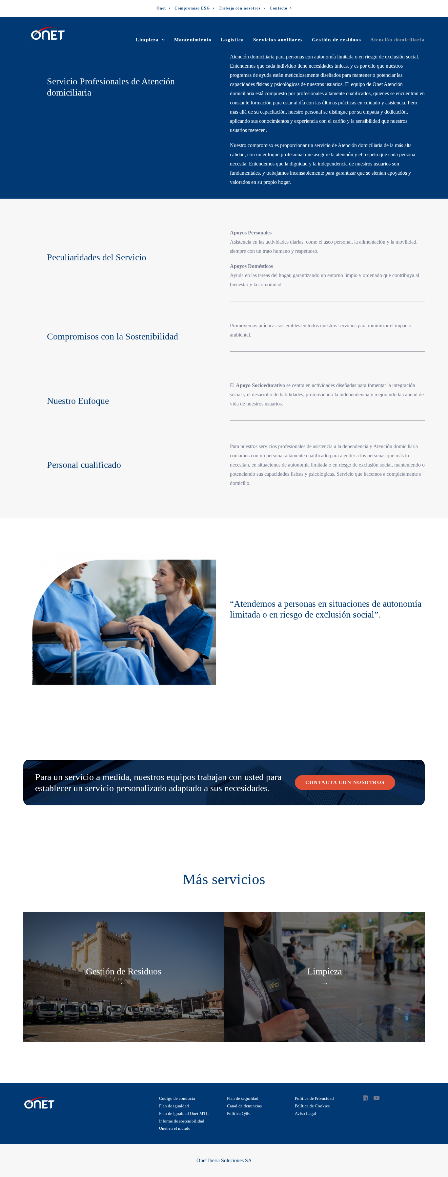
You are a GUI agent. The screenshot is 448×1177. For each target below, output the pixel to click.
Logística (232, 39)
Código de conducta (177, 1098)
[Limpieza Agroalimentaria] (324, 977)
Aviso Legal (305, 1113)
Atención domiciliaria (397, 39)
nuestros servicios (258, 446)
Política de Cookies (312, 1105)
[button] (365, 1098)
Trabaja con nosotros (240, 8)
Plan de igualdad (174, 1105)
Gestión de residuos (336, 39)
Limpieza (147, 39)
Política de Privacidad (314, 1098)
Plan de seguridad (242, 1098)
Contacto (279, 8)
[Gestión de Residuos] (123, 977)
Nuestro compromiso (251, 145)
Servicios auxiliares (278, 39)
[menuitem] (163, 8)
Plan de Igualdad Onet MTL (184, 1113)
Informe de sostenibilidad (181, 1121)
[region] (224, 1157)
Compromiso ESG (192, 8)
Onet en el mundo (175, 1128)
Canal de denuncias (244, 1105)
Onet (161, 8)
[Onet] (47, 34)
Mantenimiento (193, 39)
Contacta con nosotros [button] (345, 782)
